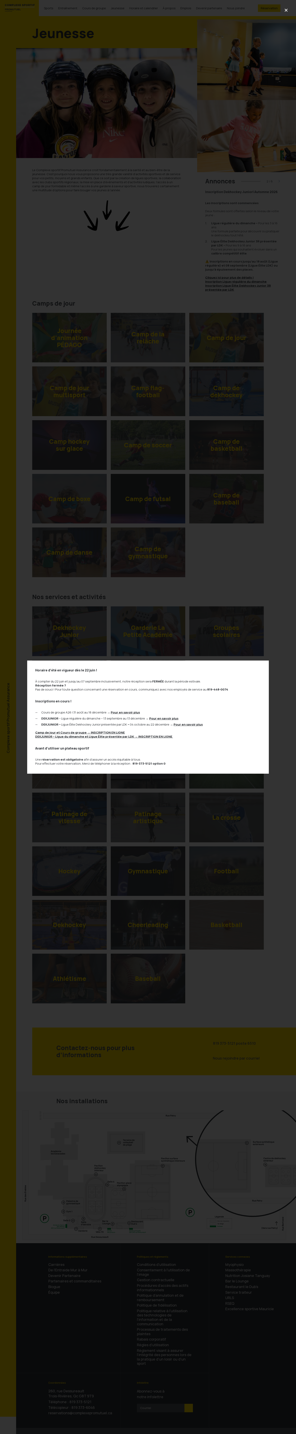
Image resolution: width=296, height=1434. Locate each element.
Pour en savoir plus (125, 712)
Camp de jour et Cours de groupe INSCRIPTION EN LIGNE (80, 732)
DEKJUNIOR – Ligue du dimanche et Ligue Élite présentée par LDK (104, 736)
